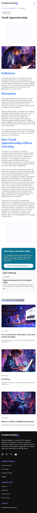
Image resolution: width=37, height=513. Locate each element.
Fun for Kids (5, 469)
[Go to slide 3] (7, 288)
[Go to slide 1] (3, 288)
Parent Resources (6, 465)
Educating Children (7, 473)
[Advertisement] (18, 32)
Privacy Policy (5, 494)
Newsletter (4, 490)
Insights (3, 477)
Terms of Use (5, 498)
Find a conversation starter (17, 266)
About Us (4, 486)
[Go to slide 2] (5, 288)
